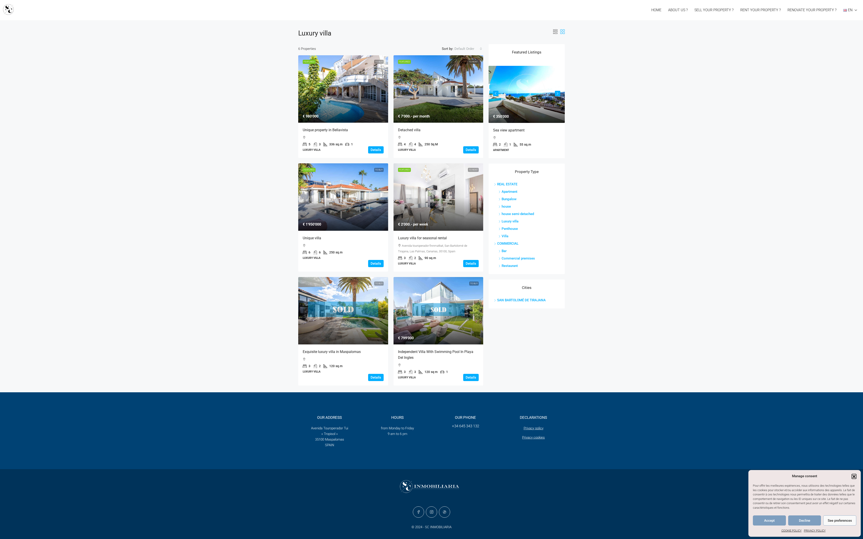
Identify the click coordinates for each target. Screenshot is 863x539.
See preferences (840, 521)
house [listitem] (506, 206)
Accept (769, 521)
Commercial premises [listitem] (518, 258)
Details (376, 150)
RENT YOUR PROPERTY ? (760, 10)
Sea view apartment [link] (509, 130)
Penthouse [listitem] (510, 229)
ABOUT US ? (678, 10)
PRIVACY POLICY (815, 530)
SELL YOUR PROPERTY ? (714, 10)
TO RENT (473, 61)
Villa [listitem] (505, 236)
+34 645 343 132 (465, 426)
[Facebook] (418, 512)
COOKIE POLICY (791, 530)
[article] (527, 112)
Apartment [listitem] (509, 192)
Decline (804, 521)
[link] (343, 89)
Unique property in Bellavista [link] (325, 130)
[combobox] (468, 48)
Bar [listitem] (504, 251)
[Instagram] (431, 512)
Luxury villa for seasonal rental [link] (422, 238)
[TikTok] (444, 512)
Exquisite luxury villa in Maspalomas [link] (332, 352)
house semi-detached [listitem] (518, 214)
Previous (495, 93)
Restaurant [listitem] (510, 266)
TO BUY (379, 61)
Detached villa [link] (409, 130)
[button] (854, 476)
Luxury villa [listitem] (510, 221)
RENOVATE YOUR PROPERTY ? (811, 10)
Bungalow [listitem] (509, 199)
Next (557, 93)
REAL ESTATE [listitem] (507, 184)
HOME (656, 10)
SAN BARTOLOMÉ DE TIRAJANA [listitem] (521, 300)
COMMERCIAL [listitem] (507, 244)
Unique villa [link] (312, 238)
